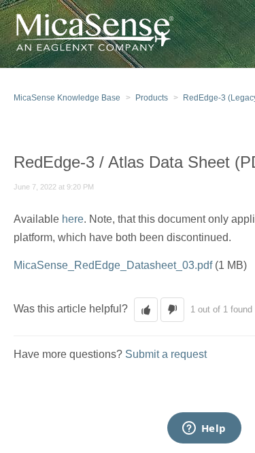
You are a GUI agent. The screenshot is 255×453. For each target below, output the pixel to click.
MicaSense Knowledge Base (67, 98)
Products (151, 98)
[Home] (93, 33)
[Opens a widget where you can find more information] (204, 429)
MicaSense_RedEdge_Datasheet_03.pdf (113, 265)
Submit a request (166, 354)
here (73, 219)
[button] (146, 309)
